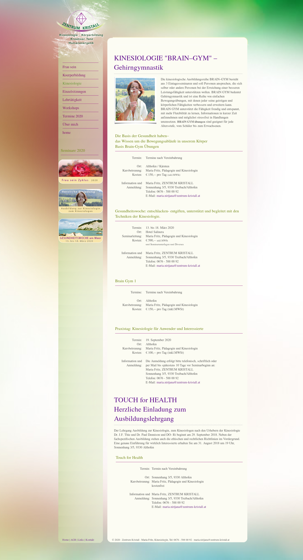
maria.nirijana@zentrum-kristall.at (178, 195)
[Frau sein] (81, 182)
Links (81, 539)
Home (65, 539)
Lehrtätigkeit (72, 99)
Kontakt (90, 539)
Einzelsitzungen (74, 91)
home (67, 132)
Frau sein (69, 66)
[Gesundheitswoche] (81, 241)
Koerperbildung (74, 74)
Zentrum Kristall (131, 539)
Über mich (70, 124)
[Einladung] (81, 212)
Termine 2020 (73, 115)
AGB (73, 539)
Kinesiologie (72, 83)
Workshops (71, 107)
